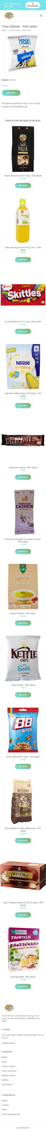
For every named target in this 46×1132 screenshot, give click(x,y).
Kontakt (5, 1105)
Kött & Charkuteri (9, 1071)
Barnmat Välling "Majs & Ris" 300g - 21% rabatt (23, 394)
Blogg (4, 1100)
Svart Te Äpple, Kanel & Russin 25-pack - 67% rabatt (23, 903)
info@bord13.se (8, 1043)
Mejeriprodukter (9, 1075)
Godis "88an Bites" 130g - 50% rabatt (23, 757)
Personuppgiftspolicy (11, 1114)
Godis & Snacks (8, 1066)
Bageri (5, 1057)
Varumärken (7, 1084)
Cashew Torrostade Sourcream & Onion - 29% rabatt (23, 540)
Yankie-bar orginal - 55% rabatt (23, 467)
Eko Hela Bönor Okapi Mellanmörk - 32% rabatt (23, 829)
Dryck (4, 1062)
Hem (4, 30)
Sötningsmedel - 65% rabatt (23, 977)
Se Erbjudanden (32, 5)
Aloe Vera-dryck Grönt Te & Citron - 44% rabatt (23, 248)
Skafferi (5, 1080)
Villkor (4, 1109)
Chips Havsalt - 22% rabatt (23, 685)
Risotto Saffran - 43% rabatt (23, 613)
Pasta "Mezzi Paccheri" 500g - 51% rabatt (23, 175)
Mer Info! (11, 93)
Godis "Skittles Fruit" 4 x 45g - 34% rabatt (23, 321)
